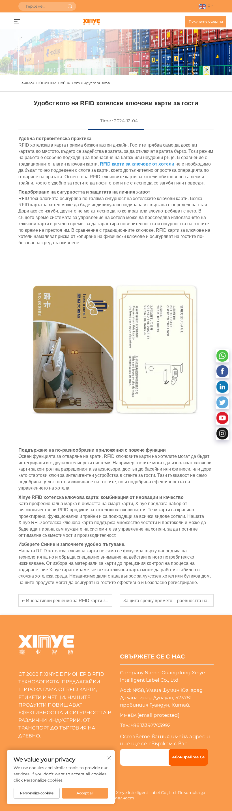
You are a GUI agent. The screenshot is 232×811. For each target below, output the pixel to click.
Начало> (26, 83)
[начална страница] (91, 21)
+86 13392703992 (150, 725)
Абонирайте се (188, 757)
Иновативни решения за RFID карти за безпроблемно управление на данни (105, 600)
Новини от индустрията (84, 83)
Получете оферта (206, 21)
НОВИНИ (45, 83)
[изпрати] (70, 6)
